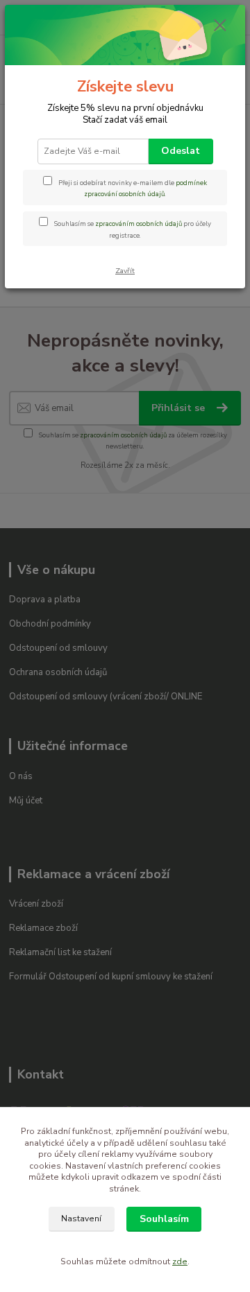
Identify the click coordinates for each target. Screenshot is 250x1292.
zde (180, 1261)
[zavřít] (220, 26)
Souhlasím (164, 1218)
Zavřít (125, 270)
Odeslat (180, 150)
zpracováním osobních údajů (138, 223)
